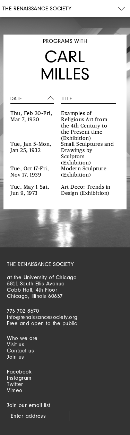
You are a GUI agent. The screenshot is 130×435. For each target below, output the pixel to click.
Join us (15, 356)
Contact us (20, 350)
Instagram (19, 378)
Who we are (22, 338)
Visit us (15, 344)
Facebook (19, 371)
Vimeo (15, 390)
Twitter (15, 384)
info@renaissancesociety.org (42, 317)
